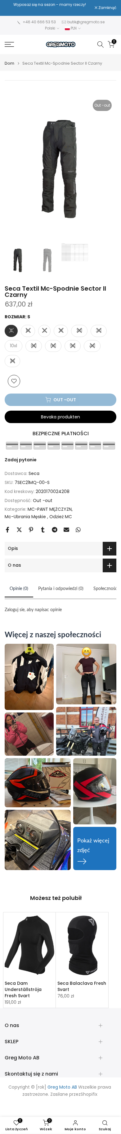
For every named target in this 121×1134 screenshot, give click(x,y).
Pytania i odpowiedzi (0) (60, 589)
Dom (9, 63)
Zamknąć (106, 8)
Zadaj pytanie (21, 460)
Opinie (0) (19, 589)
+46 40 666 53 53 (39, 22)
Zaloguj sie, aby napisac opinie (33, 610)
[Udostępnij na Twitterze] (19, 529)
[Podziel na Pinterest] (31, 529)
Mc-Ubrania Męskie (26, 517)
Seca (34, 473)
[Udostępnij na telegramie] (54, 529)
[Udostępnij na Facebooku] (7, 529)
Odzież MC (60, 517)
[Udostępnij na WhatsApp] (78, 529)
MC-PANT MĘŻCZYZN (50, 509)
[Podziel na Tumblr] (43, 529)
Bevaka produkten (60, 417)
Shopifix (89, 1094)
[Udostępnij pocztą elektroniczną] (66, 529)
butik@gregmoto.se (86, 22)
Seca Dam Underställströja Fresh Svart (23, 989)
